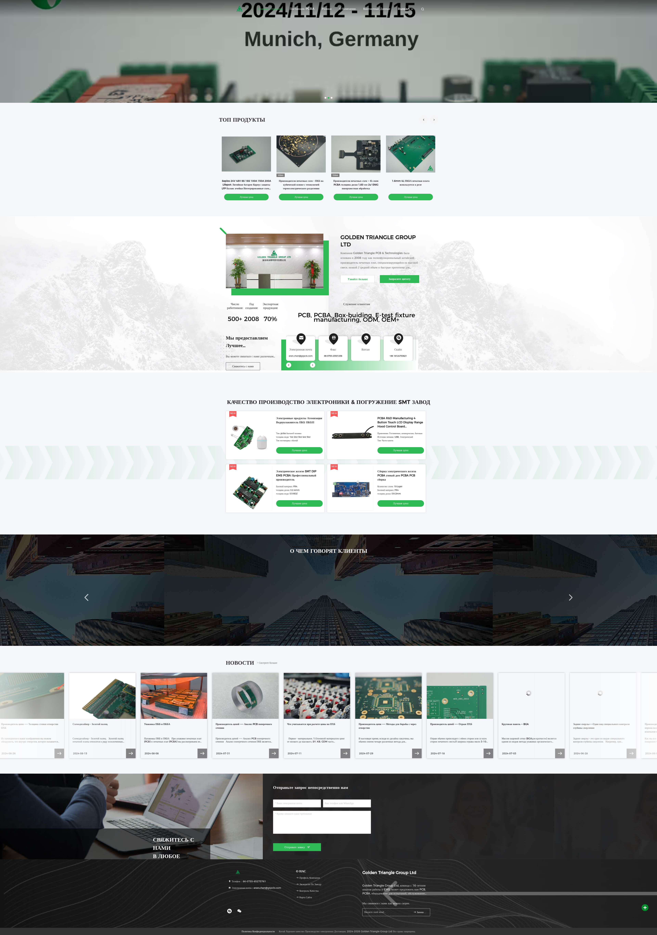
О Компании (347, 9)
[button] (434, 120)
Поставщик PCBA (302, 9)
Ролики (327, 9)
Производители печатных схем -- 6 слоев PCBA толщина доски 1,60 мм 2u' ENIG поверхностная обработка (355, 184)
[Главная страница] (239, 8)
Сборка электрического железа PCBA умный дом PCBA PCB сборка (396, 475)
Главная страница (270, 9)
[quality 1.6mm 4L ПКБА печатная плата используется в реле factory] (410, 154)
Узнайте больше (358, 279)
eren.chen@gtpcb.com (301, 356)
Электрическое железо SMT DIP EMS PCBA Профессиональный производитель (296, 475)
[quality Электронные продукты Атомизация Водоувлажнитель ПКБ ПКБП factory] (250, 435)
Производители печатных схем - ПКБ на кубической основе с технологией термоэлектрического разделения (301, 184)
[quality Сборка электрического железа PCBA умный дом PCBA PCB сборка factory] (351, 488)
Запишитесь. (421, 912)
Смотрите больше (268, 662)
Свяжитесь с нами (243, 366)
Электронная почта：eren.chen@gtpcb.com (256, 887)
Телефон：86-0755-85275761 (248, 881)
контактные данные (376, 9)
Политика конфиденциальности (258, 931)
